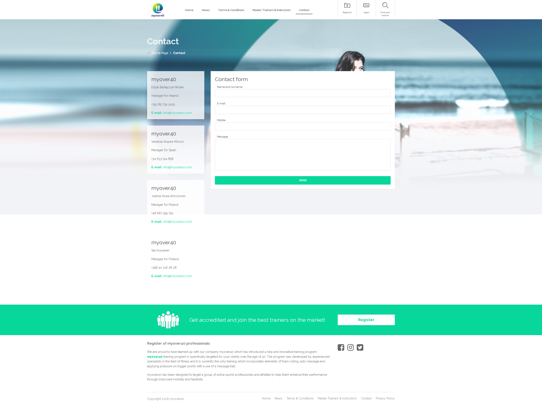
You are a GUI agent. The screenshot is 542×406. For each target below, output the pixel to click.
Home (266, 398)
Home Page (160, 53)
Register (366, 320)
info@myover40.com (177, 113)
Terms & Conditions (300, 398)
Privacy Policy (385, 398)
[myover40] (157, 10)
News (278, 398)
